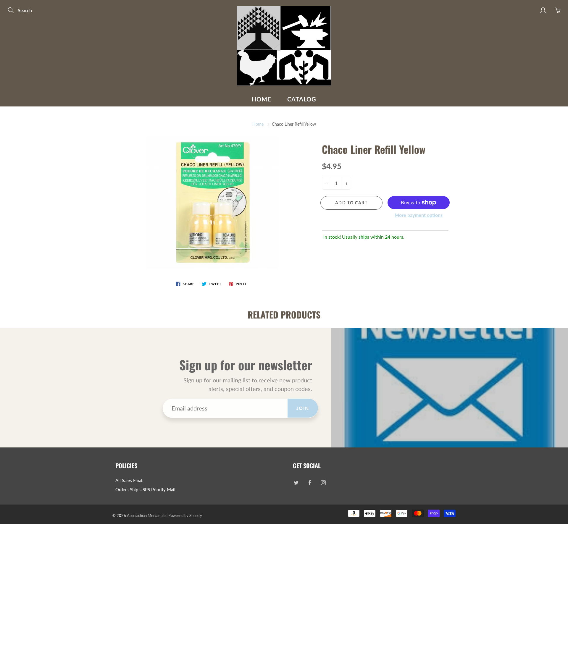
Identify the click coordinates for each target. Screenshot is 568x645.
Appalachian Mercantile (146, 515)
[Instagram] (323, 483)
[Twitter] (296, 483)
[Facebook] (309, 483)
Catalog (301, 99)
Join (302, 408)
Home (261, 99)
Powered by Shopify (185, 515)
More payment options (419, 215)
